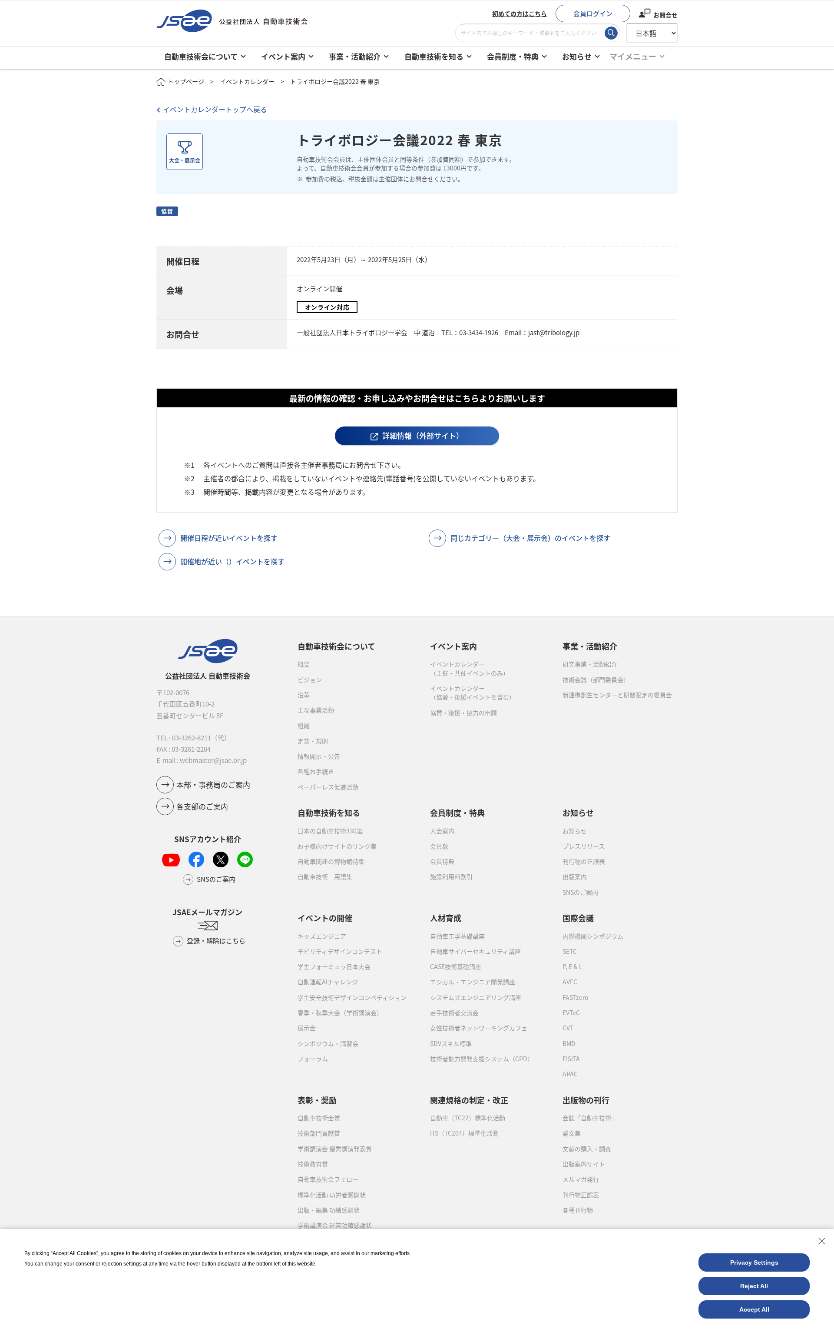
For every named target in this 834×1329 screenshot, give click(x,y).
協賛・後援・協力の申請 (463, 712)
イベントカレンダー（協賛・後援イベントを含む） (472, 692)
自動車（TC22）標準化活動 (467, 1117)
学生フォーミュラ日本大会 (334, 966)
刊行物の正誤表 (584, 861)
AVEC (570, 981)
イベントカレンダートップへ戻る (215, 109)
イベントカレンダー (247, 81)
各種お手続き (316, 771)
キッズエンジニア (322, 936)
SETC (570, 951)
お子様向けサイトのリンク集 (337, 846)
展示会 (307, 1027)
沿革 (304, 694)
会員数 (439, 846)
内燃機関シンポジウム (593, 936)
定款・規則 (313, 740)
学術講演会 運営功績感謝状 (335, 1225)
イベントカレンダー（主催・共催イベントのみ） (469, 668)
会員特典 (442, 861)
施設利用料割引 (451, 876)
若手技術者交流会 (454, 1012)
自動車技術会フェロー (328, 1179)
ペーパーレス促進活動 (328, 787)
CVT (568, 1027)
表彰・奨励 (317, 1100)
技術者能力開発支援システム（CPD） (481, 1058)
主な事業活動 (316, 710)
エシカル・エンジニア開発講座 (472, 981)
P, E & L (572, 966)
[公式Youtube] (171, 860)
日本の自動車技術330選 (330, 830)
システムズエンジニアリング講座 (475, 997)
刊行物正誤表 (581, 1194)
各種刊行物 (578, 1210)
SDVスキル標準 (451, 1043)
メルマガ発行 (581, 1179)
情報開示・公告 (319, 756)
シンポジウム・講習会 (328, 1043)
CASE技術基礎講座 (455, 966)
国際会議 (578, 917)
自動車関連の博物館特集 (331, 861)
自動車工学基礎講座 (457, 936)
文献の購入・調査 (587, 1148)
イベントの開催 (325, 917)
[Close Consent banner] (821, 1241)
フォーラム (313, 1058)
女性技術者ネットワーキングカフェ (478, 1027)
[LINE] (245, 859)
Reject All (754, 1285)
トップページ (186, 81)
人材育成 (445, 917)
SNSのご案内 (580, 892)
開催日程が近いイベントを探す (229, 538)
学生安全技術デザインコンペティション (352, 997)
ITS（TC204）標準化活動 (464, 1133)
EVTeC (571, 1012)
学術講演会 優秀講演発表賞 (335, 1148)
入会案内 (442, 830)
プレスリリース (584, 846)
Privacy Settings (754, 1262)
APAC (570, 1073)
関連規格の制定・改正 (469, 1100)
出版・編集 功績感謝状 (329, 1210)
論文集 (572, 1133)
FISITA (571, 1058)
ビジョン (310, 679)
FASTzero (575, 997)
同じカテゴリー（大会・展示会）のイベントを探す (530, 538)
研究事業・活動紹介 (590, 664)
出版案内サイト (584, 1163)
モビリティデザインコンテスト (340, 951)
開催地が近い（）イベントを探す (232, 561)
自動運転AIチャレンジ (328, 981)
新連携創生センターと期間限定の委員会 (617, 694)
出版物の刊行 (586, 1100)
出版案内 (575, 876)
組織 (304, 725)
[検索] (611, 33)
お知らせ (575, 830)
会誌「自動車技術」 (590, 1117)
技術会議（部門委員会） (596, 679)
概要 (304, 664)
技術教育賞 (313, 1163)
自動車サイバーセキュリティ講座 (475, 951)
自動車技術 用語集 (325, 876)
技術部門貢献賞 (319, 1133)
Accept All (754, 1309)
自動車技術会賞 (319, 1117)
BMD (569, 1043)
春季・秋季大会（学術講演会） (340, 1012)
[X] (220, 859)
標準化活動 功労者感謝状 (332, 1194)
